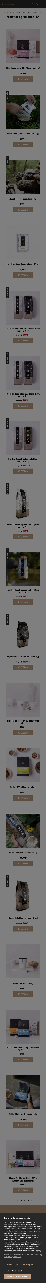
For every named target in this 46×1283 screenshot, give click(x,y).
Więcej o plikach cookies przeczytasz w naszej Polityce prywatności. (23, 1255)
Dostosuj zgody (14, 1270)
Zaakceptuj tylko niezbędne (20, 1264)
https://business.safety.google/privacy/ (26, 1242)
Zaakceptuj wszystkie (17, 1276)
